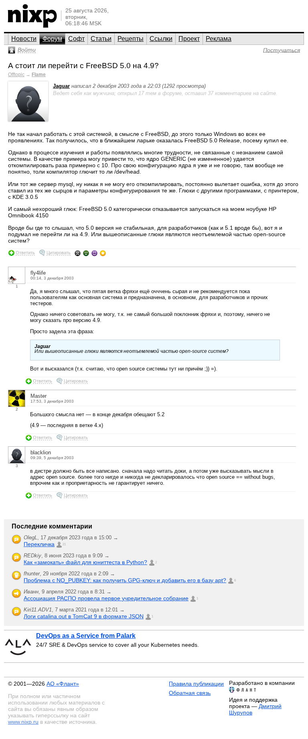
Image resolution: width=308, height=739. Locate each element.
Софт (76, 38)
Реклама (218, 38)
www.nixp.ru (23, 722)
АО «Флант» (63, 683)
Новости (23, 38)
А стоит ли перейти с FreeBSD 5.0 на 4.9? (83, 65)
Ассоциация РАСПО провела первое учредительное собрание (106, 598)
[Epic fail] (78, 253)
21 (64, 544)
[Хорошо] (94, 253)
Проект (189, 38)
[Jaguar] (28, 120)
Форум (52, 38)
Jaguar (61, 86)
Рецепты (131, 38)
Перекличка (39, 544)
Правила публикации (196, 683)
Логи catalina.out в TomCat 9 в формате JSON (84, 616)
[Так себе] (86, 253)
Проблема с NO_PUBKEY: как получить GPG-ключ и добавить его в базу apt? (125, 580)
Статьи (101, 38)
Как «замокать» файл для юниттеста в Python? (85, 562)
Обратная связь (190, 693)
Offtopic (16, 74)
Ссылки (161, 38)
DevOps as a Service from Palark (86, 635)
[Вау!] (103, 253)
